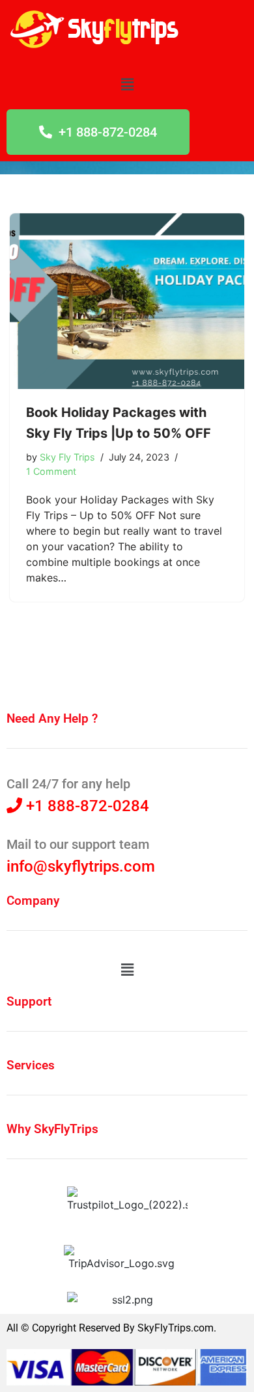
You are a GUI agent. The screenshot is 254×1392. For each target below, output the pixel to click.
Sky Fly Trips (67, 456)
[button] (127, 84)
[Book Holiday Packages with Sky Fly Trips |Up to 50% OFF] (127, 301)
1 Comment (51, 471)
